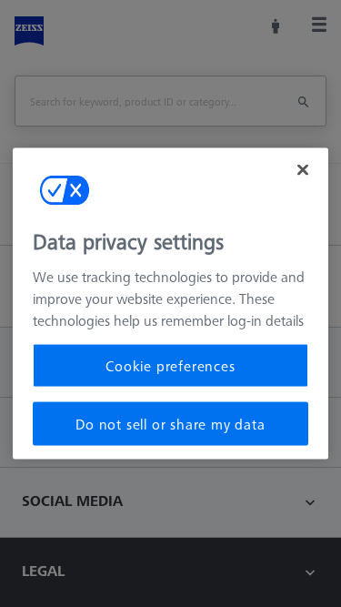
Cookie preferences (170, 365)
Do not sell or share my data (170, 424)
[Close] (303, 169)
